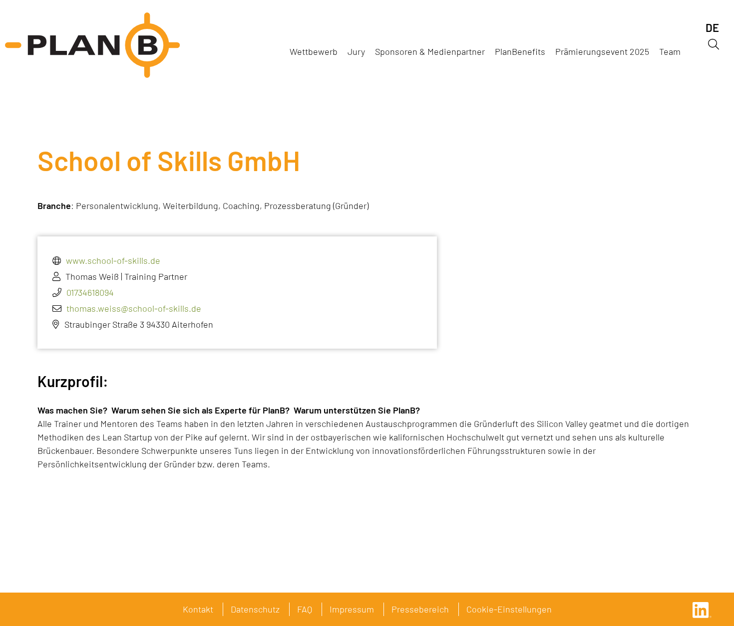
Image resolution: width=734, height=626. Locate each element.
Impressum (352, 609)
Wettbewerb (314, 51)
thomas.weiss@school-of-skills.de (133, 308)
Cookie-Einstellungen (509, 609)
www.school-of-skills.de (113, 260)
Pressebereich (420, 609)
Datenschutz (255, 609)
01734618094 (90, 292)
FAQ (304, 609)
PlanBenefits (520, 51)
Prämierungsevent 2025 (602, 51)
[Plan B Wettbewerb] (92, 45)
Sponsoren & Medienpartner (430, 51)
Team (670, 51)
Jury (356, 51)
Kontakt (198, 609)
